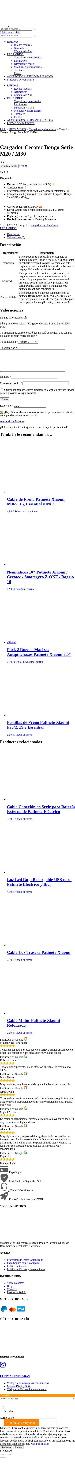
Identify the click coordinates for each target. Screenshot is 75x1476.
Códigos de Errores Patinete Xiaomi (27, 1389)
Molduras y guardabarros (28, 66)
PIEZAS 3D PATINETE (21, 79)
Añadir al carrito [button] (25, 588)
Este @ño (6, 405)
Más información (40, 1443)
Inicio (3, 129)
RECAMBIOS (15, 54)
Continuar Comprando (21, 1423)
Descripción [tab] (13, 234)
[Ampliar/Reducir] (1, 1454)
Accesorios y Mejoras (12, 421)
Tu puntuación (9, 341)
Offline (23, 165)
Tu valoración (8, 347)
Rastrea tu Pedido (16, 1292)
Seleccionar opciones (26, 511)
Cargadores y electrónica (27, 57)
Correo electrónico (11, 383)
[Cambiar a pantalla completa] (4, 1454)
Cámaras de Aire (23, 51)
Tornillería (19, 70)
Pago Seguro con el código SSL (24, 1262)
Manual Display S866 (19, 1386)
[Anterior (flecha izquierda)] (1, 1457)
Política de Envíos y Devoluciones (26, 1269)
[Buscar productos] (34, 29)
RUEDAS (12, 41)
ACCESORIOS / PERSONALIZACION (30, 76)
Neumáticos (20, 48)
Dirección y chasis (24, 63)
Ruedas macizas (23, 44)
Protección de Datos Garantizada (25, 1259)
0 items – (11, 32)
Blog (9, 1286)
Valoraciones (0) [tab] (16, 237)
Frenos (17, 73)
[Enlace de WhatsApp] (4, 1190)
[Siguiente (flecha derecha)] (4, 1457)
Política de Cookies (17, 1266)
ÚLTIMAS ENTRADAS (15, 1376)
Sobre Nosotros (15, 1282)
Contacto (12, 1289)
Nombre (5, 376)
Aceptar (18, 1447)
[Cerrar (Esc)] (11, 1454)
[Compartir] (8, 1454)
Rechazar (6, 1447)
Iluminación (20, 60)
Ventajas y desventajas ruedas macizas (28, 1382)
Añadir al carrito (9, 166)
